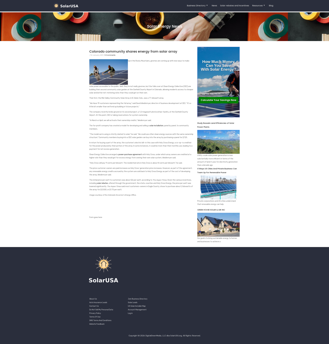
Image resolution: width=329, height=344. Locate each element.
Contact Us (94, 306)
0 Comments (110, 55)
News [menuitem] (214, 5)
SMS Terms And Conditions (100, 320)
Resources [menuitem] (257, 6)
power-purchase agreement (130, 154)
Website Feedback (96, 324)
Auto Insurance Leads (98, 302)
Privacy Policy (95, 313)
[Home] (67, 5)
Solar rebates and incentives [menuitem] (234, 5)
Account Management (137, 310)
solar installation (156, 126)
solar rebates (102, 183)
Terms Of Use (94, 317)
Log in (130, 313)
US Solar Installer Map (137, 306)
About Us (93, 299)
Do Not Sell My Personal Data (101, 310)
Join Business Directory (137, 299)
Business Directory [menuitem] (196, 6)
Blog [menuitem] (271, 5)
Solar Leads (132, 302)
